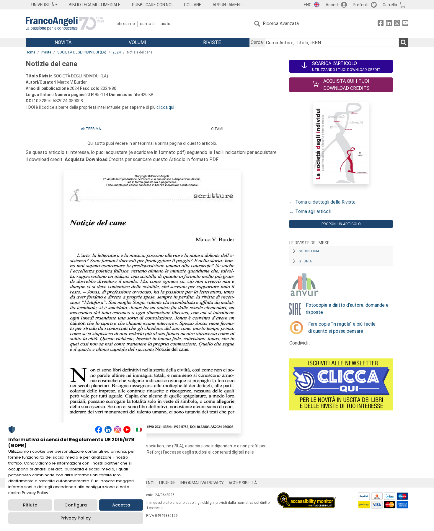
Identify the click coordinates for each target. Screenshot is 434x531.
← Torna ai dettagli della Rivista (322, 202)
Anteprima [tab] (91, 129)
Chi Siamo (126, 23)
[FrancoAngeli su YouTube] (405, 24)
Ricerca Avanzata (281, 23)
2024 (116, 52)
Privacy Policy (76, 518)
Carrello (390, 4)
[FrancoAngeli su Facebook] (381, 24)
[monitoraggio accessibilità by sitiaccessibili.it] (306, 495)
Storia (305, 261)
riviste (46, 52)
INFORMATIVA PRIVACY (202, 482)
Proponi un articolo (341, 224)
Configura (75, 505)
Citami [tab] (217, 129)
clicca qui (165, 107)
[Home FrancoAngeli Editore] (65, 24)
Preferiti (360, 4)
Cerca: (257, 42)
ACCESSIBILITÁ (243, 482)
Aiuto (165, 23)
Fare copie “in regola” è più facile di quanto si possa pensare (342, 327)
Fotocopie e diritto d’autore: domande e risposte (347, 308)
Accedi (332, 4)
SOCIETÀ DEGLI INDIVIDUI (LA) (81, 52)
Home (30, 52)
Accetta (121, 505)
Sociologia (309, 251)
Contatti (148, 23)
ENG (307, 4)
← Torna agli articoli (310, 211)
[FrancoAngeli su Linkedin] (389, 24)
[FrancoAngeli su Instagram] (397, 24)
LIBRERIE (167, 482)
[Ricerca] (403, 42)
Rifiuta (30, 505)
